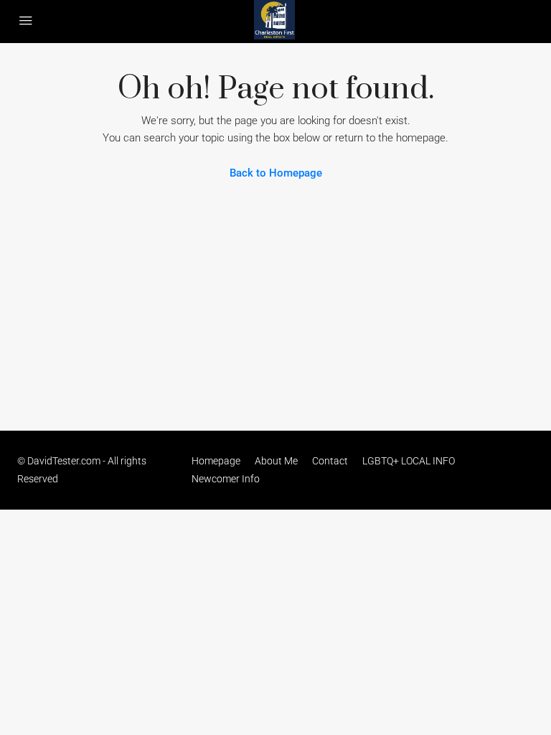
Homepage (216, 461)
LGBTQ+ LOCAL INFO (408, 461)
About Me (276, 461)
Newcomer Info (226, 478)
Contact (330, 461)
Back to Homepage (276, 173)
